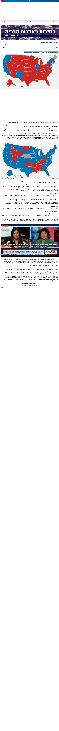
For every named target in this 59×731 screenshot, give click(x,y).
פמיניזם (55, 49)
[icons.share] (1, 1)
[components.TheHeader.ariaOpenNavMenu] (49, 1)
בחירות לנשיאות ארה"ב (48, 49)
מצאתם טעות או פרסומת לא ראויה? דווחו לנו (29, 285)
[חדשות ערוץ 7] (29, 1)
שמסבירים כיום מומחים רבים (37, 189)
